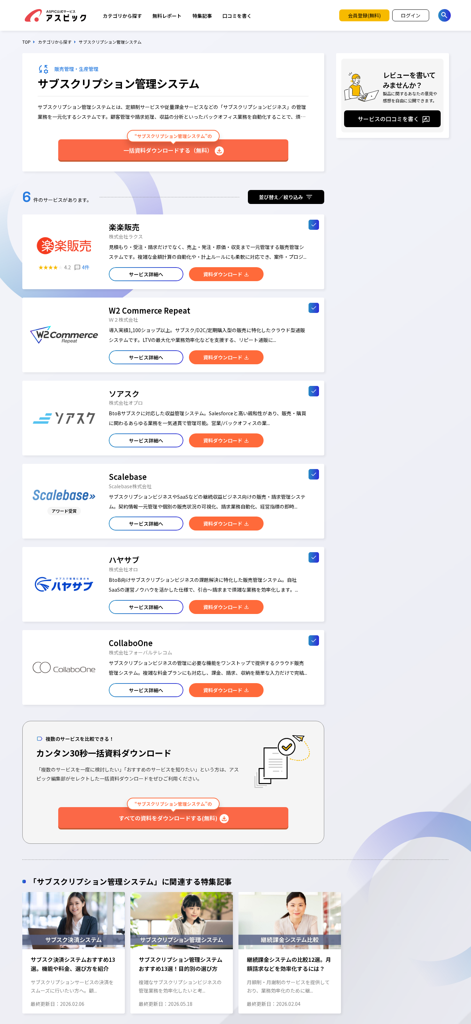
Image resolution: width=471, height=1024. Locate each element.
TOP (26, 42)
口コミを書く (237, 15)
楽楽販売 (124, 226)
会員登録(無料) (364, 15)
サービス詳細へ (146, 274)
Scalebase (128, 476)
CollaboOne (131, 642)
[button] (22, 952)
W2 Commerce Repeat (149, 310)
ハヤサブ (124, 559)
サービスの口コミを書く (388, 119)
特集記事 (202, 15)
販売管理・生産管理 (76, 68)
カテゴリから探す (122, 15)
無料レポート (167, 15)
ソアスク (124, 393)
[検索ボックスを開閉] (444, 15)
